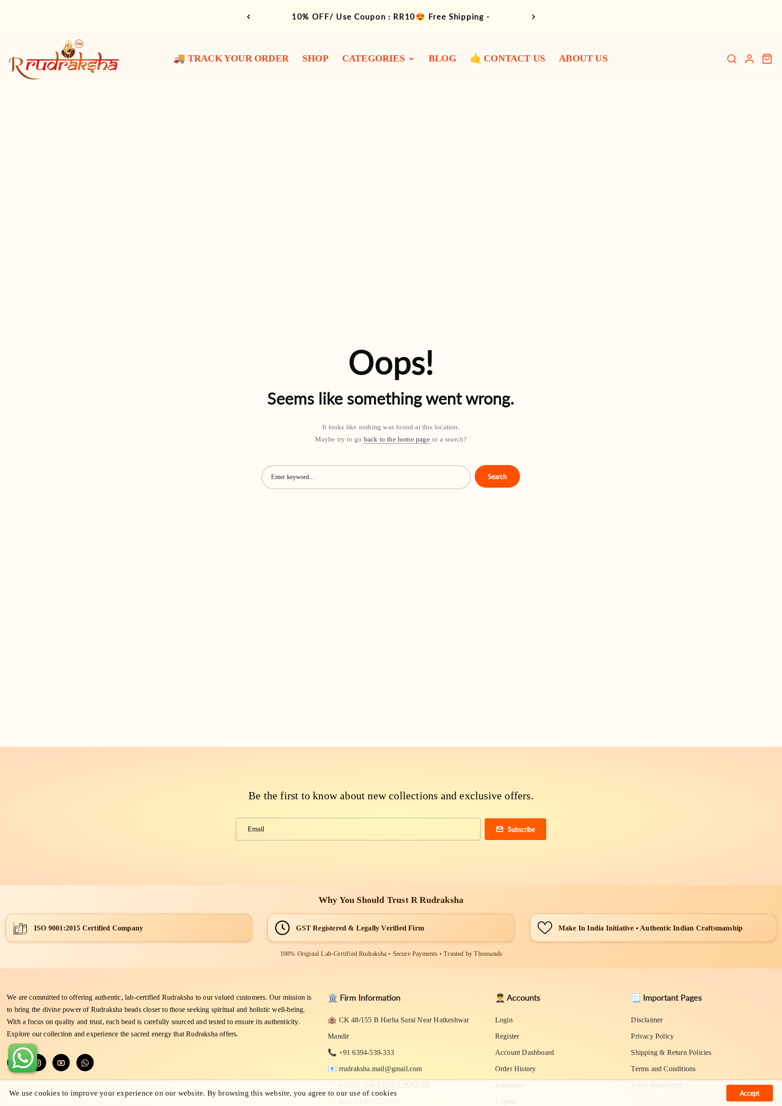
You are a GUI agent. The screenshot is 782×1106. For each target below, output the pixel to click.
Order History (515, 1069)
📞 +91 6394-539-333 (361, 1052)
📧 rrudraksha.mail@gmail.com (375, 1069)
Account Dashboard (524, 1052)
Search (497, 476)
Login (504, 1020)
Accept (749, 1093)
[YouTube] (61, 1063)
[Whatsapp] (85, 1063)
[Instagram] (38, 1063)
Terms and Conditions (663, 1069)
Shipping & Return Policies (671, 1052)
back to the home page (397, 439)
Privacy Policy (652, 1036)
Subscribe (521, 829)
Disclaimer (647, 1020)
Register (507, 1036)
